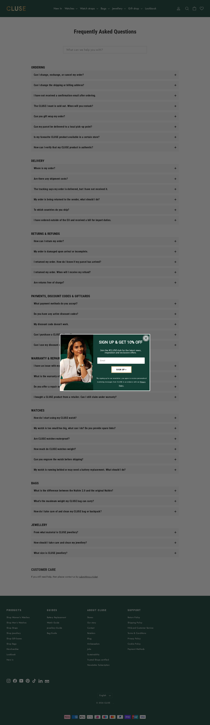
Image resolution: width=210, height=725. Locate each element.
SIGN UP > (121, 369)
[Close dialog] (146, 338)
